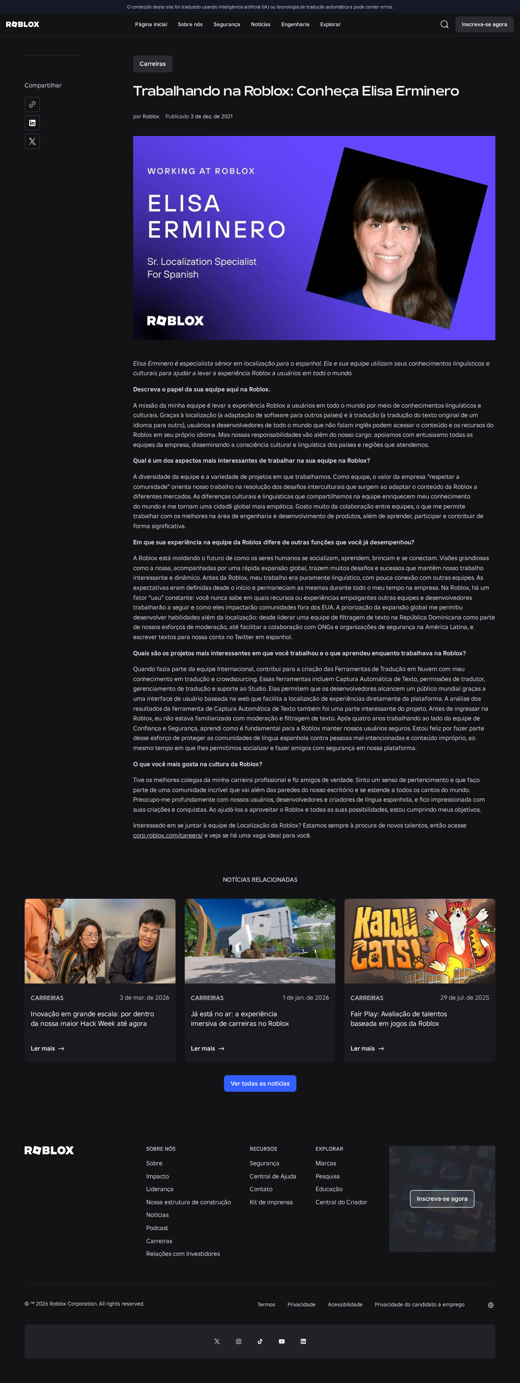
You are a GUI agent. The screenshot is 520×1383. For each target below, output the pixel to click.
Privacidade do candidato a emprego (420, 1304)
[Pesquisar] (446, 24)
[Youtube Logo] (281, 1341)
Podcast (157, 1228)
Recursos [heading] (263, 1149)
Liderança (160, 1189)
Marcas (326, 1163)
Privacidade (302, 1304)
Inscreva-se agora (484, 24)
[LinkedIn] (32, 123)
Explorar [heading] (329, 1149)
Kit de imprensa (271, 1202)
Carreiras (153, 63)
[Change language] (490, 1305)
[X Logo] (217, 1341)
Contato (261, 1189)
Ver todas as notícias (260, 1083)
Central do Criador (341, 1202)
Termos (266, 1304)
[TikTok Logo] (260, 1341)
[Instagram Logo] (238, 1341)
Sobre (154, 1163)
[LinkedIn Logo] (303, 1341)
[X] (32, 141)
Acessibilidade (345, 1304)
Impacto (157, 1176)
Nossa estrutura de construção (188, 1202)
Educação (329, 1189)
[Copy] (32, 104)
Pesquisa (328, 1176)
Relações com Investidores (183, 1253)
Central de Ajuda (273, 1176)
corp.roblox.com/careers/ (168, 835)
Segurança (264, 1163)
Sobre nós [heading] (161, 1149)
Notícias (157, 1215)
